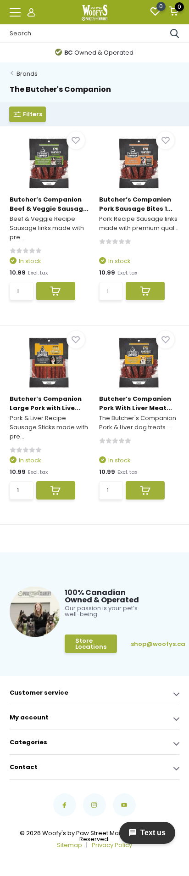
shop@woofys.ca (145, 644)
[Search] (174, 33)
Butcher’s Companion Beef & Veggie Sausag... (49, 204)
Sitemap (69, 845)
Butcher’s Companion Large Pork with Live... (46, 403)
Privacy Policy (112, 845)
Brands (27, 73)
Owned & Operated (98, 52)
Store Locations (90, 643)
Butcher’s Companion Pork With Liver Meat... (135, 403)
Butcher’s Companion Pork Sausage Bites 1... (135, 204)
